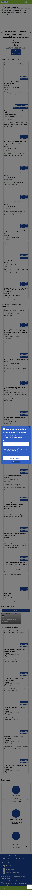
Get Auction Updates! (16, 458)
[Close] (29, 427)
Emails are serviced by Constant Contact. (21, 454)
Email (4, 440)
